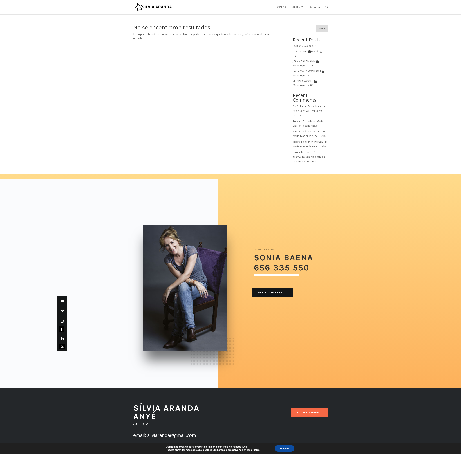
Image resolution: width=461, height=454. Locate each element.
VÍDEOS (281, 7)
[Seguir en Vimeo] (62, 311)
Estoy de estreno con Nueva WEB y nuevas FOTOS (310, 110)
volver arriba (308, 412)
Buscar (322, 28)
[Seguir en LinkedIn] (62, 338)
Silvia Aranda (300, 131)
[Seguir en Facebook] (61, 329)
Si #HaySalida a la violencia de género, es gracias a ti (309, 156)
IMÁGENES (297, 7)
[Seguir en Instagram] (62, 321)
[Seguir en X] (62, 346)
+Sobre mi (314, 7)
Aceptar (284, 448)
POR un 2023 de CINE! (306, 46)
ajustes (255, 450)
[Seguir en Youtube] (62, 301)
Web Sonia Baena (271, 292)
